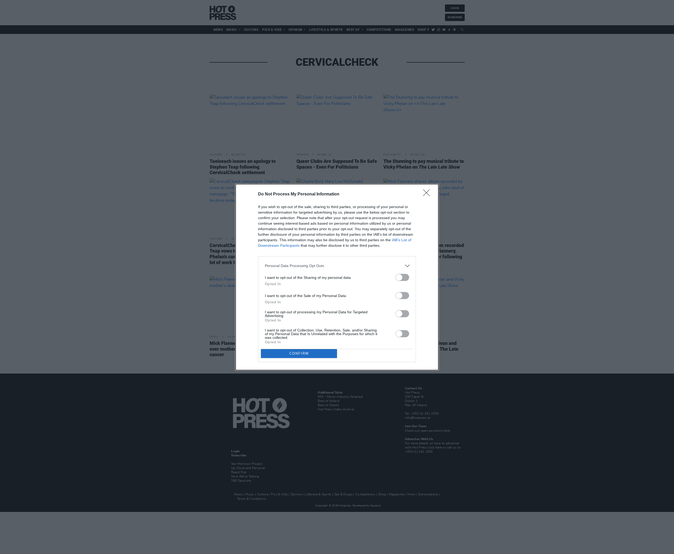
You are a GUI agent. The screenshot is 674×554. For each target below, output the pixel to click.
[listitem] (337, 266)
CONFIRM (299, 353)
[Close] (428, 194)
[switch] (402, 277)
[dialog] (337, 277)
